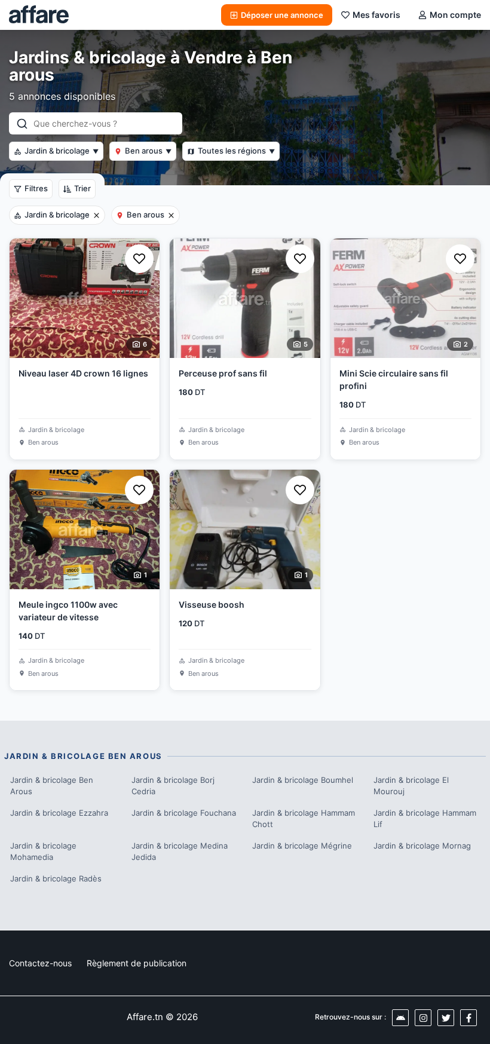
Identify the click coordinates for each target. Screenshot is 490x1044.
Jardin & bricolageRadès (56, 878)
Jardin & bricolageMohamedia (43, 851)
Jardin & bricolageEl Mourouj (411, 786)
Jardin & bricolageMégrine (302, 845)
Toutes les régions (236, 150)
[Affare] (39, 15)
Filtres (36, 188)
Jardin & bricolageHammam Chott (303, 818)
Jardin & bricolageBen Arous (51, 786)
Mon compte (455, 15)
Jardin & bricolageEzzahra (59, 813)
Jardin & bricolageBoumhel (302, 780)
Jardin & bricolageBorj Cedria (173, 786)
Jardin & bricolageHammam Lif (424, 818)
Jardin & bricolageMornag (422, 845)
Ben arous (148, 150)
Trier (82, 188)
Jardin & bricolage (61, 150)
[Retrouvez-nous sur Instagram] (423, 1017)
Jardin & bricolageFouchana (183, 813)
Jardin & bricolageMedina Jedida (179, 851)
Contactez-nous (40, 963)
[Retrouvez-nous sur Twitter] (445, 1017)
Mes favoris (376, 15)
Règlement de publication (136, 963)
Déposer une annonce (282, 15)
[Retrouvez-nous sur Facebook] (468, 1017)
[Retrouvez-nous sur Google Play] (400, 1017)
